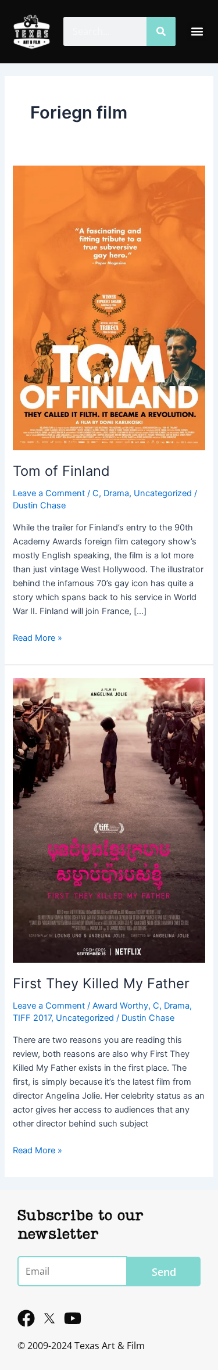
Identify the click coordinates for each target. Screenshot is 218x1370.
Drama (116, 493)
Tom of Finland (61, 470)
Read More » (37, 637)
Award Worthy (120, 1005)
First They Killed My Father (101, 983)
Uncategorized (163, 493)
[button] (196, 31)
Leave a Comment (49, 493)
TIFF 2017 (32, 1018)
